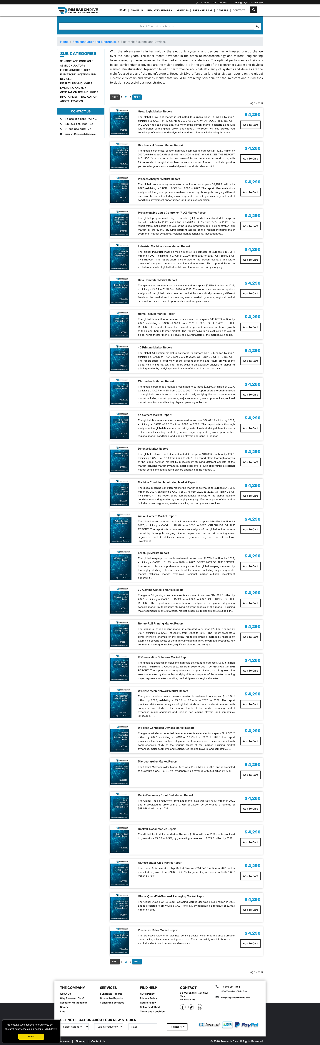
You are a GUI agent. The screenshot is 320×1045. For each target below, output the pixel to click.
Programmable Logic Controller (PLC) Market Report (172, 212)
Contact (239, 10)
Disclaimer (63, 1041)
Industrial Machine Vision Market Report (164, 246)
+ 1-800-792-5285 (75, 119)
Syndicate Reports (111, 993)
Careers (222, 10)
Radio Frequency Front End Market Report (165, 795)
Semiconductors (72, 65)
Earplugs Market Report (153, 552)
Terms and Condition (152, 1011)
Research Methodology (74, 1002)
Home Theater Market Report (156, 313)
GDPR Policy (147, 993)
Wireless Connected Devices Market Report (166, 727)
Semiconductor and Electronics (94, 42)
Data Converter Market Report (157, 280)
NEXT (137, 97)
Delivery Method (150, 1007)
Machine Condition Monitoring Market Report (167, 482)
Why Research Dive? (72, 998)
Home (122, 10)
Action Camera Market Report (157, 516)
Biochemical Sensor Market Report (160, 145)
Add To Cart (250, 124)
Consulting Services (112, 1002)
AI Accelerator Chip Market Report (160, 862)
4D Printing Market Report (155, 347)
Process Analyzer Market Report (159, 178)
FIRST (115, 97)
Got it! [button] (31, 1036)
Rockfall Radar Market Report (157, 828)
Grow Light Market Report (155, 111)
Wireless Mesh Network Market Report (163, 690)
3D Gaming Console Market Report (160, 589)
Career (64, 1007)
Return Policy (148, 1002)
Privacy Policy (148, 998)
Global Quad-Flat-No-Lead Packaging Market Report (171, 896)
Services (182, 10)
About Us (137, 10)
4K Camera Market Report (154, 414)
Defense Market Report (153, 448)
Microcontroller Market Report (157, 761)
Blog (62, 1011)
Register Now (177, 1026)
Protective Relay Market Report (158, 930)
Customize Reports (111, 998)
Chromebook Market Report (156, 381)
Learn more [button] (51, 1028)
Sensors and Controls (76, 61)
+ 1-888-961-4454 (207, 2)
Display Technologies (76, 83)
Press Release (202, 10)
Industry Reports (159, 10)
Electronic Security (75, 70)
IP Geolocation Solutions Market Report (163, 657)
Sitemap (81, 1041)
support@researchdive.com (250, 2)
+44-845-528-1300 (76, 124)
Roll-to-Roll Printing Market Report (160, 623)
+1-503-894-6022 (75, 129)
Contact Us (98, 1041)
